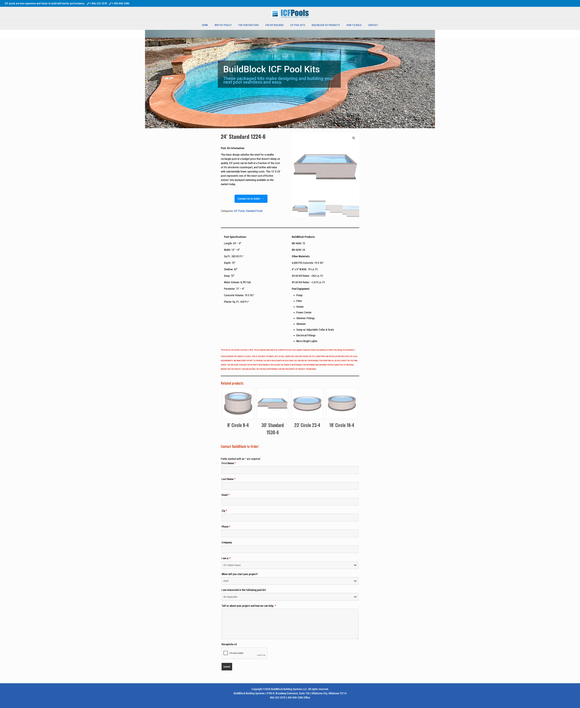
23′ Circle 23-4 (307, 425)
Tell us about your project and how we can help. (249, 605)
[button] (354, 138)
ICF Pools (239, 210)
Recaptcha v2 (229, 644)
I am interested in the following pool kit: (244, 590)
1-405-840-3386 (120, 3)
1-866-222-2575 (98, 3)
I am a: (226, 558)
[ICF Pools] (290, 14)
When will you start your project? (240, 574)
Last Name (228, 479)
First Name (229, 463)
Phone (226, 526)
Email (226, 494)
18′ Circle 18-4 (341, 425)
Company (227, 542)
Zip (224, 510)
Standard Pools (254, 210)
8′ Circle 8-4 (238, 425)
